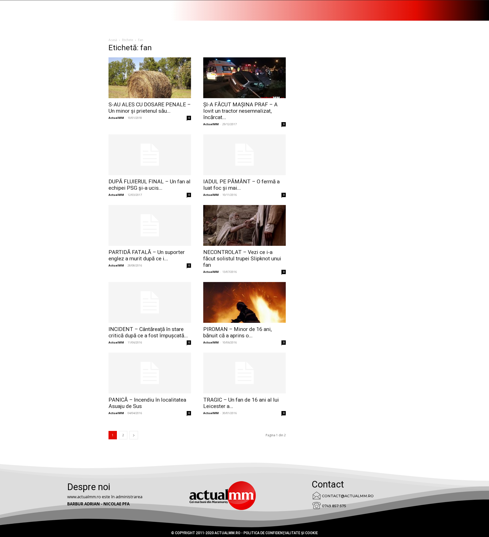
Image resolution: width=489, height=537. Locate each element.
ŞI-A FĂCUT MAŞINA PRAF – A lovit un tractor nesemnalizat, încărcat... (240, 110)
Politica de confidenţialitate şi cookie (280, 533)
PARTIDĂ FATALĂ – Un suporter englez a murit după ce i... (146, 255)
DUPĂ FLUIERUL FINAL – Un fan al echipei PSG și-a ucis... (149, 184)
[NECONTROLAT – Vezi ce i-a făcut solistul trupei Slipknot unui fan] (244, 225)
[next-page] (133, 435)
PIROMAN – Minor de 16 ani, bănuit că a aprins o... (237, 332)
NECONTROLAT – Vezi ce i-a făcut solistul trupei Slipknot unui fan (242, 258)
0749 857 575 (334, 506)
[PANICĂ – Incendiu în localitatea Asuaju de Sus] (149, 373)
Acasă (112, 40)
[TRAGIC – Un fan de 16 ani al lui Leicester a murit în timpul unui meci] (244, 373)
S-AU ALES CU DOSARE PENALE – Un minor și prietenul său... (149, 107)
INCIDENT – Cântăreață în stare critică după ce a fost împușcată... (148, 332)
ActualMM (116, 118)
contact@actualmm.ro (348, 496)
